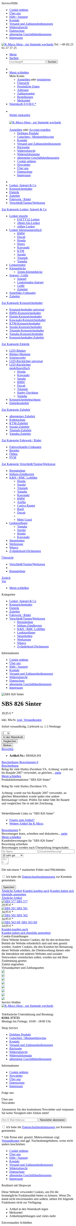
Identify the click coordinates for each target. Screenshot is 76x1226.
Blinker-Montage (19, 354)
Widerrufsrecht (18, 27)
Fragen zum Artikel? (21, 820)
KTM (20, 251)
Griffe (21, 285)
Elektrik (14, 608)
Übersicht (23, 83)
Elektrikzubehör (19, 403)
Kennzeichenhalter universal (26, 309)
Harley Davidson (27, 392)
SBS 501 (22, 908)
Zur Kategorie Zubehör (16, 409)
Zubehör (22, 289)
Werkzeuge (16, 544)
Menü (13, 54)
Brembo (14, 450)
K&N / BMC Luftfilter (23, 477)
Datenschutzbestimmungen (38, 876)
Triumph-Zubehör (20, 430)
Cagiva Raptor (26, 505)
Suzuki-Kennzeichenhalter (25, 327)
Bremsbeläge (17, 470)
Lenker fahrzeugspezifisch (25, 230)
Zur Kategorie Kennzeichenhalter (22, 303)
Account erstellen (39, 129)
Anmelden (24, 79)
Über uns (15, 13)
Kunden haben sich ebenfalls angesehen (26, 932)
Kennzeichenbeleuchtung (25, 399)
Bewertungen (28, 762)
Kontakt (14, 20)
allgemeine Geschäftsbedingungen (30, 34)
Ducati (21, 237)
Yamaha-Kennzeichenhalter (26, 334)
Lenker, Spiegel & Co (22, 601)
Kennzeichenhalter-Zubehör (26, 337)
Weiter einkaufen (19, 115)
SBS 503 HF (29, 922)
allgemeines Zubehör (22, 416)
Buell (20, 509)
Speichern (8, 887)
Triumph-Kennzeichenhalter (26, 330)
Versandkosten (10, 1140)
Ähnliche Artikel (12, 891)
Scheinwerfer (17, 357)
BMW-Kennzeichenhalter (25, 313)
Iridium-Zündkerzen (21, 474)
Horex (21, 244)
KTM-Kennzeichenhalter (24, 323)
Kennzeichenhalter (20, 604)
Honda (21, 240)
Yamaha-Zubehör (20, 433)
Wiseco (13, 547)
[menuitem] (41, 10)
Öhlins (13, 454)
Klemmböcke (17, 268)
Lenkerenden (17, 265)
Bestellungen (25, 97)
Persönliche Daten (28, 86)
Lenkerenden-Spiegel (30, 282)
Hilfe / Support (18, 16)
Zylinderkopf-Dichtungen (25, 551)
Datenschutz (17, 30)
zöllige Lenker (26, 226)
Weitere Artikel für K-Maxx (26, 823)
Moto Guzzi (24, 519)
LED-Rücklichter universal (26, 361)
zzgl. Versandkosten (29, 720)
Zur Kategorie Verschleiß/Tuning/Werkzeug (28, 464)
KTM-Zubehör (18, 423)
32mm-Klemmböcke (29, 272)
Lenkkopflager (18, 523)
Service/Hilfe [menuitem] (27, 20)
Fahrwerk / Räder (20, 615)
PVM (12, 457)
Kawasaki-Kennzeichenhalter (27, 320)
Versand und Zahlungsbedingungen (31, 23)
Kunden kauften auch (36, 891)
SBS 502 (22, 915)
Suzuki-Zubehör (19, 426)
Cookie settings (18, 9)
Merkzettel (23, 100)
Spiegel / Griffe (18, 275)
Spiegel (21, 278)
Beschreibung (10, 762)
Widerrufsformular (28, 154)
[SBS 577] (9, 901)
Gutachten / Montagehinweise (35, 136)
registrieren (44, 79)
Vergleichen (9, 741)
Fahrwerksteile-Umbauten (25, 447)
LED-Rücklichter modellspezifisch (20, 366)
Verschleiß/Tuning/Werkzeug (27, 618)
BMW (21, 233)
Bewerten (7, 749)
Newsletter (23, 164)
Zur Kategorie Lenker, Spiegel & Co (24, 209)
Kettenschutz (17, 419)
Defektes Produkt (28, 133)
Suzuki (21, 254)
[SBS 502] (9, 915)
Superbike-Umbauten (22, 292)
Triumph (22, 258)
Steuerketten (17, 540)
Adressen (23, 90)
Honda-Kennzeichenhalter (25, 316)
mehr (57, 772)
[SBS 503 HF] (11, 922)
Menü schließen (19, 72)
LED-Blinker (17, 350)
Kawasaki (23, 247)
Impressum (16, 37)
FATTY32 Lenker (28, 219)
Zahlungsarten (26, 93)
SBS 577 (22, 901)
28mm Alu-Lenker (28, 223)
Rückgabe (23, 147)
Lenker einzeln (18, 216)
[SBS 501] (9, 908)
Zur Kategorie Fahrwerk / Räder (21, 440)
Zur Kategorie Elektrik (15, 344)
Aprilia (21, 502)
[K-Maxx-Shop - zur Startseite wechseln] (28, 44)
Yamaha (22, 261)
